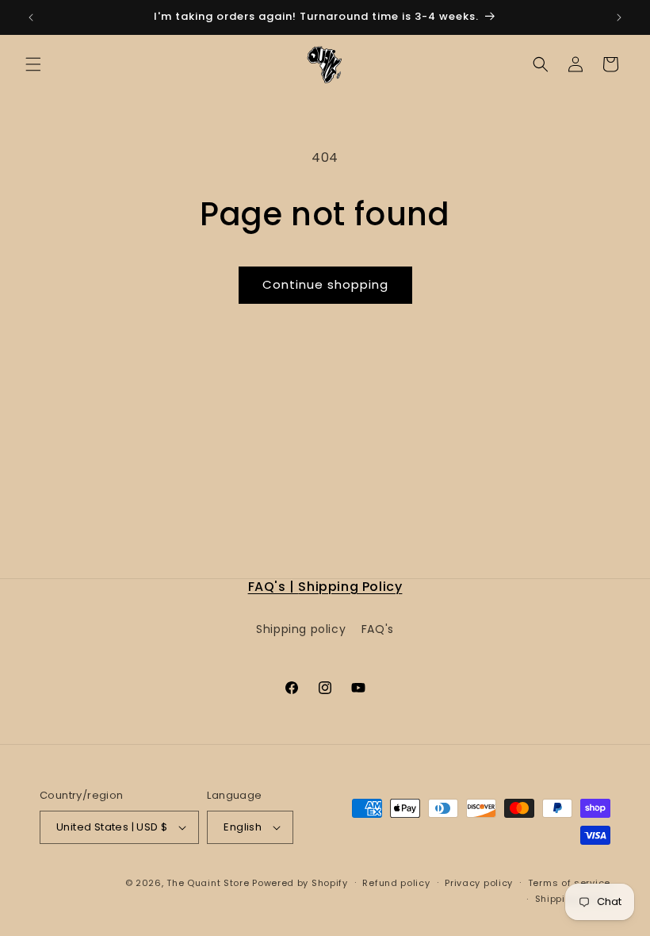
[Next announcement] (619, 17)
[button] (33, 64)
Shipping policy (301, 629)
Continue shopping (325, 284)
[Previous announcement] (30, 17)
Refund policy (396, 883)
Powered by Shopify (300, 883)
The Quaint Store (207, 883)
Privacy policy (479, 883)
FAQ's (377, 629)
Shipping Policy (350, 586)
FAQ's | (273, 586)
